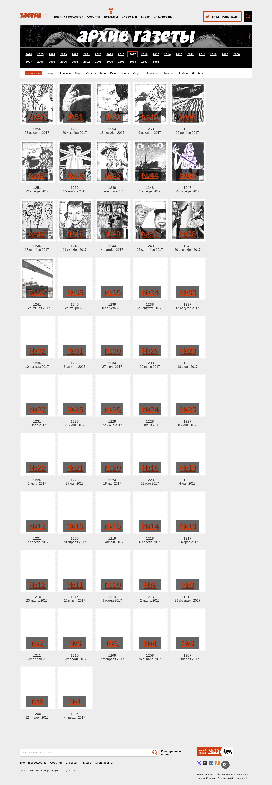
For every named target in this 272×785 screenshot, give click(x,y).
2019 (110, 54)
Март (78, 73)
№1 (74, 701)
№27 (37, 409)
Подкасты (111, 16)
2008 (236, 54)
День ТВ (70, 770)
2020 (98, 54)
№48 (187, 117)
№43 (187, 175)
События (93, 16)
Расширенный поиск (171, 752)
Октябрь (168, 73)
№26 (74, 409)
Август (137, 73)
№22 (37, 467)
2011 (202, 54)
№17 (37, 526)
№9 (150, 584)
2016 (144, 54)
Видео (145, 16)
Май (103, 73)
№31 (74, 350)
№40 (112, 234)
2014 (167, 54)
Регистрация (230, 16)
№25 (112, 409)
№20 (112, 467)
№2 (37, 701)
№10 (112, 584)
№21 (74, 467)
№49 (150, 117)
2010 (213, 54)
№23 (187, 409)
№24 (150, 409)
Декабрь (197, 73)
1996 (156, 61)
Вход (215, 16)
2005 (52, 61)
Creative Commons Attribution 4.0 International (222, 778)
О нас (23, 770)
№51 (74, 117)
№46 (74, 175)
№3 (187, 643)
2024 (52, 54)
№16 (74, 526)
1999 (121, 61)
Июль (125, 73)
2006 (40, 61)
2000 (110, 61)
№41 (74, 234)
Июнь (113, 73)
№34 (150, 292)
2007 (29, 61)
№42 (37, 234)
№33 (187, 292)
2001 (98, 61)
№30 (112, 350)
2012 (190, 54)
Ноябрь (183, 73)
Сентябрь (152, 73)
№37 (37, 292)
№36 (74, 292)
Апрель (91, 73)
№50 (112, 117)
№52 (37, 117)
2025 (40, 54)
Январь (50, 73)
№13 (187, 526)
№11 (75, 584)
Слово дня (129, 16)
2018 (121, 54)
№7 (37, 643)
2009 (225, 54)
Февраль (65, 73)
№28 (187, 350)
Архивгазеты (228, 751)
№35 (112, 292)
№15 (112, 526)
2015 (156, 54)
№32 (37, 350)
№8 (187, 584)
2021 (86, 54)
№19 (150, 467)
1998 (133, 61)
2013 (179, 54)
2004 (63, 61)
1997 (144, 61)
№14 (150, 526)
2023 (63, 54)
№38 (187, 234)
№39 (150, 234)
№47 (37, 175)
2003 (75, 61)
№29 (150, 350)
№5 (112, 643)
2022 (75, 54)
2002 (86, 61)
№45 (112, 175)
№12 (37, 584)
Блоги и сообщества (68, 16)
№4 (150, 643)
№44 (150, 175)
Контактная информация (44, 770)
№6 (74, 643)
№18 (187, 467)
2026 (29, 54)
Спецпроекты (163, 16)
